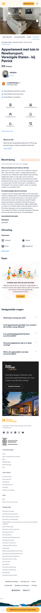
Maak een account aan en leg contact (23, 610)
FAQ (3, 499)
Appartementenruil (8, 532)
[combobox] (16, 590)
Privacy (33, 581)
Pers (3, 467)
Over (3, 454)
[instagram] (7, 432)
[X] (19, 432)
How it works (6, 561)
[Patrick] (5, 74)
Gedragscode (25, 581)
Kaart (29, 37)
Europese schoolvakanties (10, 519)
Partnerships (6, 572)
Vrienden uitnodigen (8, 490)
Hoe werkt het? (6, 479)
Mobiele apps (6, 462)
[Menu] (37, 3)
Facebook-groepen (8, 511)
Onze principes (7, 476)
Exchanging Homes (8, 540)
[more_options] (3, 610)
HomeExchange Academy (10, 514)
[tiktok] (11, 432)
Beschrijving (7, 37)
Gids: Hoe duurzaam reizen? (10, 516)
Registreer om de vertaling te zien (30, 160)
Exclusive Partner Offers (9, 559)
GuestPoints (6, 482)
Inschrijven (20, 296)
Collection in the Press (9, 543)
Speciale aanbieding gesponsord (12, 553)
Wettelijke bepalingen (11, 581)
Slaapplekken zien (7, 131)
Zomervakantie (6, 535)
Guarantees (5, 548)
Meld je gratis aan (28, 3)
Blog (3, 459)
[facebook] (3, 432)
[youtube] (22, 432)
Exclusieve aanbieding (9, 567)
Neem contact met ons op (10, 502)
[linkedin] (15, 432)
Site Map (34, 585)
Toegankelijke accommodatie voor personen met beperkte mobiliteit (19, 523)
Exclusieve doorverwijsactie (10, 529)
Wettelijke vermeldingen (22, 585)
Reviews (36, 37)
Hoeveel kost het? (7, 484)
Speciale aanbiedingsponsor (11, 537)
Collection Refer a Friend (9, 545)
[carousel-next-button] (37, 21)
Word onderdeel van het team (11, 456)
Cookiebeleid (8, 585)
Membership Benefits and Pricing (12, 551)
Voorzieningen (19, 37)
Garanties (5, 487)
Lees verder (7, 148)
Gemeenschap (6, 464)
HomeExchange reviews (9, 575)
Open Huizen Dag (7, 526)
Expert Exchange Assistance (10, 556)
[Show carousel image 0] (20, 20)
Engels (25, 164)
